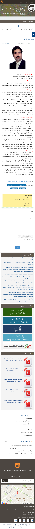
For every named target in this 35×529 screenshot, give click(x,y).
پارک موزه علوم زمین (27, 424)
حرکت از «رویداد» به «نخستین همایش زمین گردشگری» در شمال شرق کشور (18, 264)
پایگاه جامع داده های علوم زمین (25, 451)
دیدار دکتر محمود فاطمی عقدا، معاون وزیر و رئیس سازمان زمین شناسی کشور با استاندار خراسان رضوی (18, 282)
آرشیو (5, 442)
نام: (32, 212)
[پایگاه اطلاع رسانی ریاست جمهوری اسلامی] (17, 320)
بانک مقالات (29, 430)
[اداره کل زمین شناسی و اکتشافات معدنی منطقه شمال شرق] (31, 8)
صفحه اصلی (30, 21)
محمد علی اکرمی (22, 188)
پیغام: (31, 219)
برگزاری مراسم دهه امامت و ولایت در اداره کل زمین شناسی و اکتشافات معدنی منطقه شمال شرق (18, 300)
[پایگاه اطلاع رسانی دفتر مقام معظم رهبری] (17, 312)
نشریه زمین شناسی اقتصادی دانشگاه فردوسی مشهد (20, 454)
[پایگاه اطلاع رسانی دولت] (17, 329)
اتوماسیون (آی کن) (28, 418)
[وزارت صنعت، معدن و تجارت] (17, 337)
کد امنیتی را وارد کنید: (27, 240)
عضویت (5, 481)
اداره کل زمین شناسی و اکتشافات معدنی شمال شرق (16, 185)
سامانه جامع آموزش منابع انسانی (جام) (23, 421)
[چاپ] (19, 43)
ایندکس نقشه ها (28, 435)
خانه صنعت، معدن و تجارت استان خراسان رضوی (21, 448)
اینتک (9, 528)
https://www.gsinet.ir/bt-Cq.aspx (17, 181)
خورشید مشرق (28, 427)
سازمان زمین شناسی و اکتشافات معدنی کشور (21, 445)
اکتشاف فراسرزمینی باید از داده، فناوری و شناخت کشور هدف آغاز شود (18, 259)
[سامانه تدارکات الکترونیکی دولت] (17, 346)
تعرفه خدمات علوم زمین (26, 433)
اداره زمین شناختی (14, 188)
